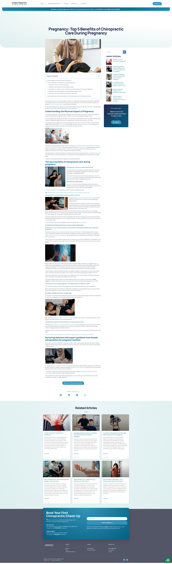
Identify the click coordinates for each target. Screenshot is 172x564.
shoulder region (97, 153)
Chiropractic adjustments (51, 190)
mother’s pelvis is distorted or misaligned (55, 235)
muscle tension (82, 147)
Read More (46, 453)
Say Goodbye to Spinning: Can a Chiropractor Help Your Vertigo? (113, 480)
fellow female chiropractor (78, 367)
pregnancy (55, 101)
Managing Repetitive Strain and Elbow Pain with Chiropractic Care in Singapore (85, 434)
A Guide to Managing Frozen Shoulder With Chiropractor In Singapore (114, 434)
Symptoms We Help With (54, 3)
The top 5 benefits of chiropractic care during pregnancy (61, 82)
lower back (62, 124)
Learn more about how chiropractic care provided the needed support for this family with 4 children (69, 334)
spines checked (82, 222)
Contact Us (74, 3)
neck (89, 153)
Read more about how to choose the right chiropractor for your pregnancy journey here (68, 192)
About (42, 3)
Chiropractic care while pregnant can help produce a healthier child (65, 91)
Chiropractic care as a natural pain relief (58, 85)
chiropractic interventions (56, 104)
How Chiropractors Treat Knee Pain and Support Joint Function (119, 84)
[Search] (124, 52)
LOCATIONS (83, 3)
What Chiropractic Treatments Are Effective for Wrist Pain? (119, 91)
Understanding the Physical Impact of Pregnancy (59, 80)
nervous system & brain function (84, 197)
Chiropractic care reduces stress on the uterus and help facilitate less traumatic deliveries (70, 89)
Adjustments (69, 184)
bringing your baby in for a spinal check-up (63, 317)
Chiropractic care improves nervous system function (61, 87)
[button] (99, 76)
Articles (66, 3)
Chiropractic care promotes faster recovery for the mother (63, 93)
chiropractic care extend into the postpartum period (65, 324)
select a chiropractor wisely (58, 365)
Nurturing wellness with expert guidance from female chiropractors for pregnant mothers (69, 96)
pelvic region (84, 124)
